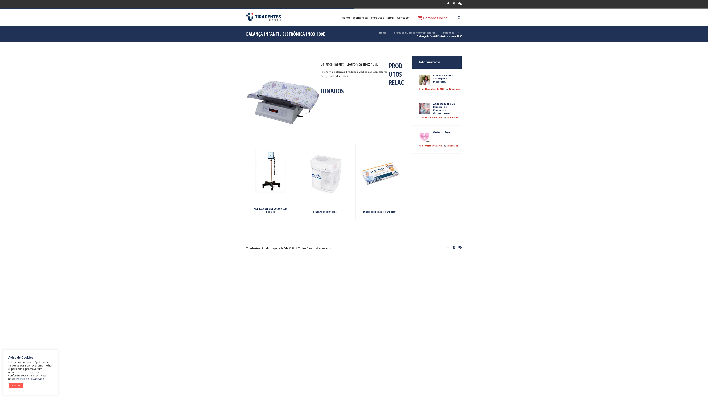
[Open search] (459, 17)
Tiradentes (454, 89)
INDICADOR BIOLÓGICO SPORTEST (380, 212)
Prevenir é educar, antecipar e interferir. (444, 78)
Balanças (448, 32)
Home (346, 17)
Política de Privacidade (30, 378)
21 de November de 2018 (431, 89)
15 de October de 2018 (430, 145)
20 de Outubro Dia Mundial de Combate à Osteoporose (444, 108)
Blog (390, 17)
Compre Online (435, 18)
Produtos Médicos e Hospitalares (414, 32)
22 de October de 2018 (430, 117)
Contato (403, 17)
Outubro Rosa (442, 132)
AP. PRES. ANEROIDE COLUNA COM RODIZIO (270, 210)
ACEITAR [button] (15, 385)
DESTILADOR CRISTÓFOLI (325, 212)
